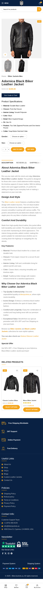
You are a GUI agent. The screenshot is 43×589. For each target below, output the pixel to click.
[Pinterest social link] (11, 553)
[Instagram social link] (8, 553)
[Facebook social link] (3, 553)
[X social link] (5, 553)
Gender (4, 136)
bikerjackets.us (25, 294)
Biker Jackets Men (15, 76)
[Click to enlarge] (5, 55)
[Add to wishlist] (17, 370)
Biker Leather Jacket (12, 202)
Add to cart (17, 149)
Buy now (30, 149)
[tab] (7, 162)
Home (4, 76)
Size (3, 143)
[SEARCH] (39, 9)
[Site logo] (21, 3)
